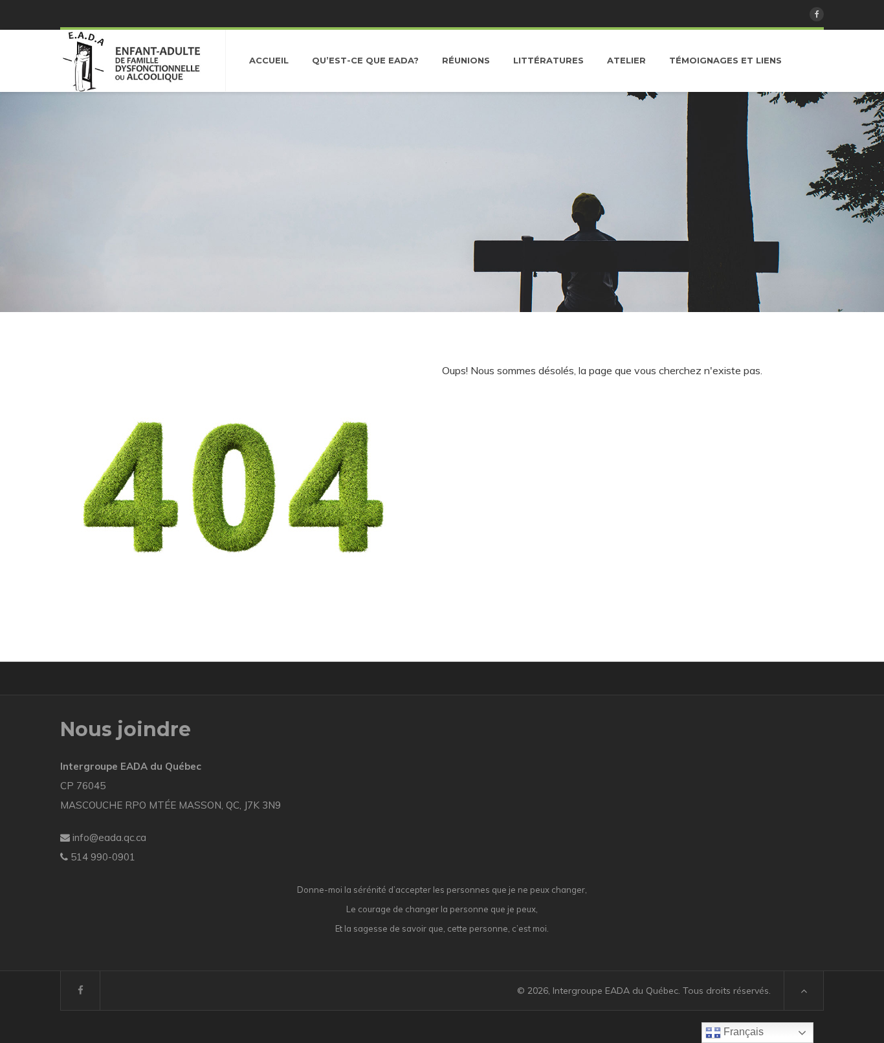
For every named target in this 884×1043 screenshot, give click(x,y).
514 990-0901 (103, 857)
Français (742, 1031)
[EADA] (131, 61)
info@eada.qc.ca (109, 837)
